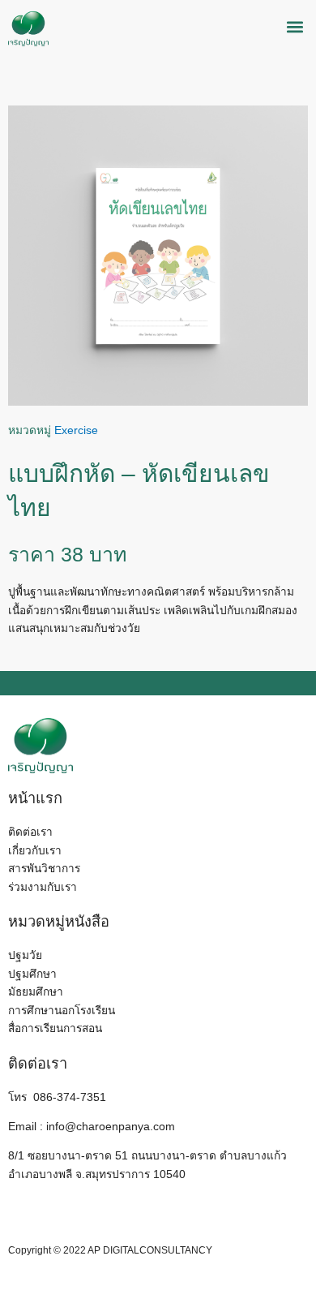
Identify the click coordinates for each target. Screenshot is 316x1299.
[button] (294, 27)
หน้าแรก (35, 797)
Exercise (76, 430)
